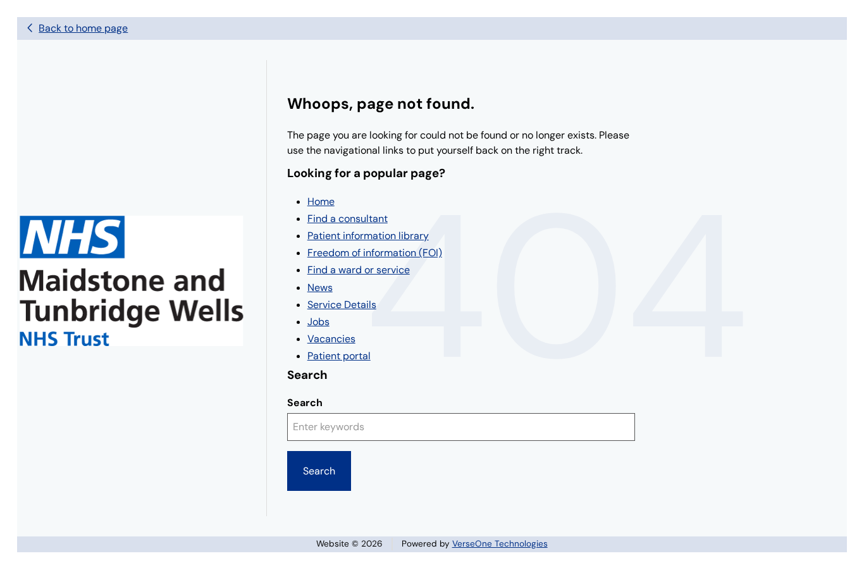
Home (321, 201)
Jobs (318, 321)
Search (305, 402)
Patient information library (368, 235)
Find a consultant (347, 218)
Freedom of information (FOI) (374, 252)
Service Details (341, 304)
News (320, 287)
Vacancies (331, 338)
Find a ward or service (358, 269)
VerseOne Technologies (500, 543)
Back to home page (83, 28)
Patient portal (339, 355)
